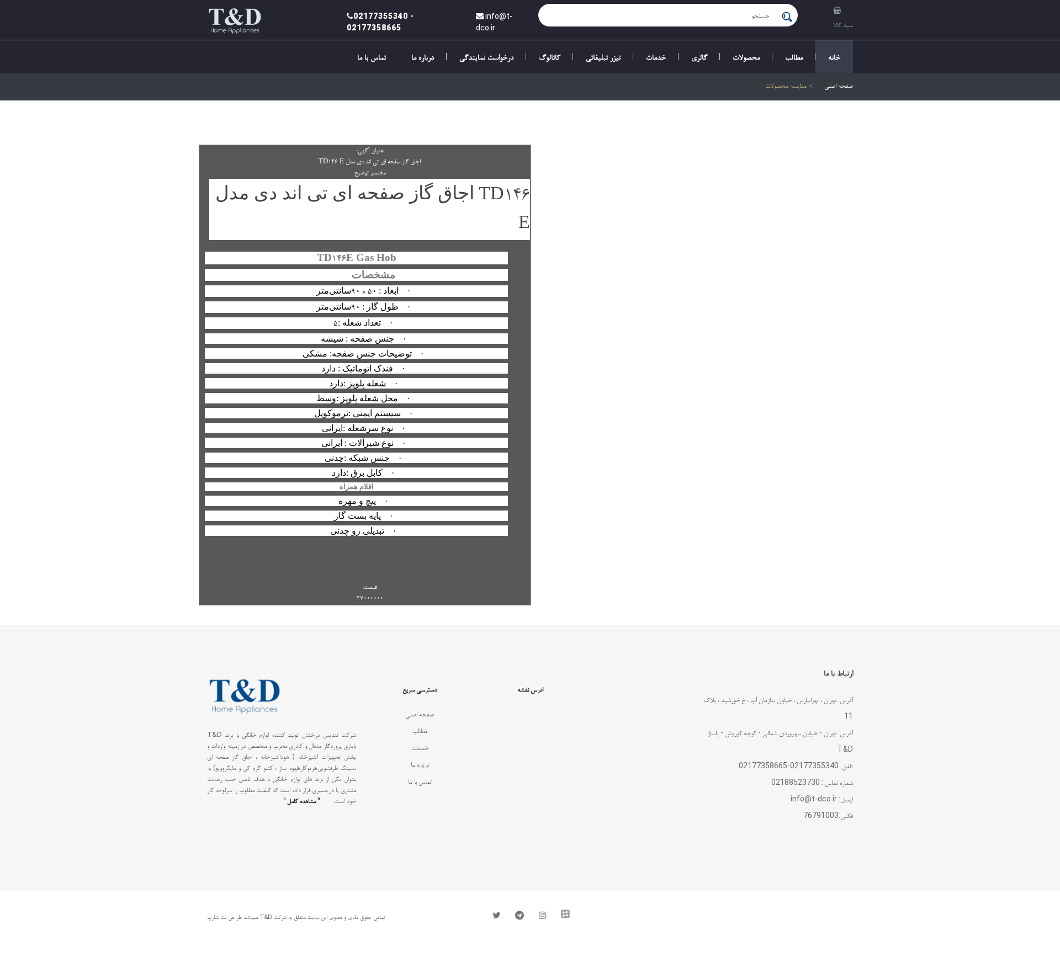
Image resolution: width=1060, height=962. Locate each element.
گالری (699, 56)
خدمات (656, 56)
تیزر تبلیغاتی (603, 56)
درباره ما (422, 56)
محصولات (746, 56)
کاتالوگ (549, 56)
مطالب (794, 56)
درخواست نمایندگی (486, 56)
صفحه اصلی (838, 87)
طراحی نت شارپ (224, 917)
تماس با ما (371, 56)
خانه (834, 56)
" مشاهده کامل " (301, 800)
